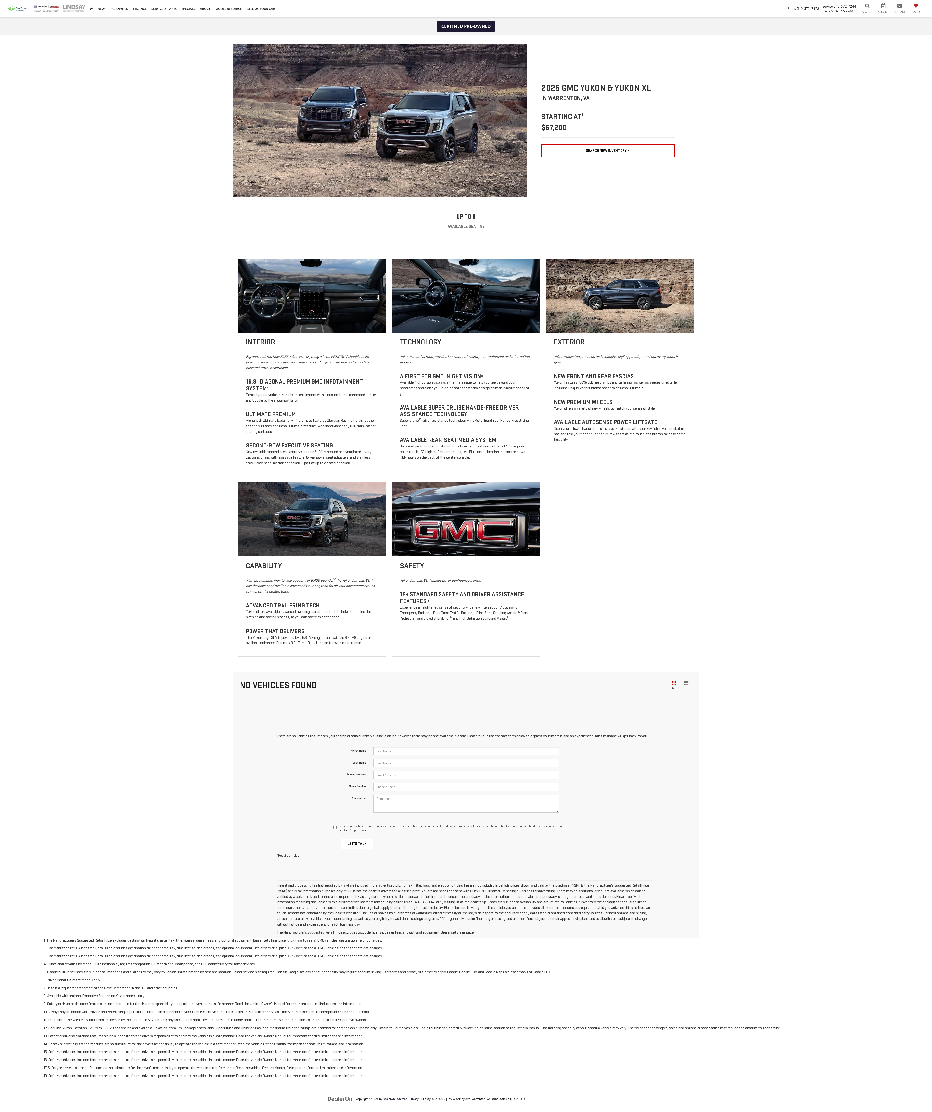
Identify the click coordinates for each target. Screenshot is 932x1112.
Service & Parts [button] (164, 9)
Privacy (414, 1099)
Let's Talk (357, 844)
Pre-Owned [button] (119, 9)
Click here (294, 940)
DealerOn (389, 1099)
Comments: (359, 798)
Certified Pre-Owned (466, 26)
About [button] (205, 9)
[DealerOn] (340, 1098)
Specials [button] (188, 9)
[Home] (91, 8)
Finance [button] (140, 9)
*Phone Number (356, 786)
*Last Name (358, 763)
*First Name (358, 751)
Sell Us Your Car (261, 9)
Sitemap (402, 1099)
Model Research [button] (228, 9)
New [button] (101, 9)
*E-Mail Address (356, 774)
